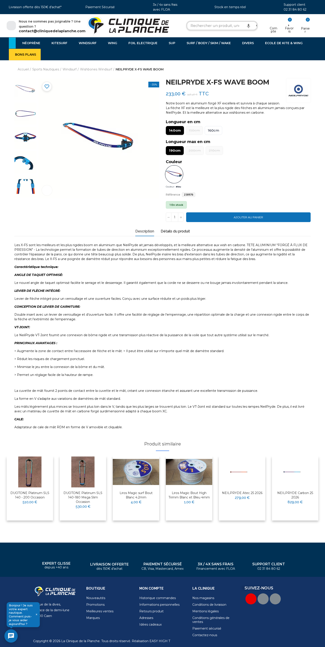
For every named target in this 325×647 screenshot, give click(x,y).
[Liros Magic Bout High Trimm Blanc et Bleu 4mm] (189, 471)
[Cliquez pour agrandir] (47, 190)
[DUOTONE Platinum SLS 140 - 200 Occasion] (30, 471)
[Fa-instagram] (275, 598)
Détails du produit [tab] (175, 231)
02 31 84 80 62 (295, 9)
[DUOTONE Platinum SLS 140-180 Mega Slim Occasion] (83, 471)
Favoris (289, 29)
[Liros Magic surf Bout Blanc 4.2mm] (136, 471)
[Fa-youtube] (250, 598)
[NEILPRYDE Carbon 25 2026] (295, 471)
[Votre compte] (273, 22)
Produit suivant (307, 69)
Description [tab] (144, 231)
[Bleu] (174, 174)
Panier (305, 30)
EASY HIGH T (159, 641)
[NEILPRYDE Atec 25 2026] (242, 471)
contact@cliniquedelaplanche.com (52, 31)
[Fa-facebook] (263, 598)
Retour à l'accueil (302, 69)
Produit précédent (296, 69)
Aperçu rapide (39, 474)
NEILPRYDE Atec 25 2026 (242, 493)
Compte (273, 29)
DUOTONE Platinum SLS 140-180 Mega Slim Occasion (82, 497)
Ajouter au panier (248, 217)
